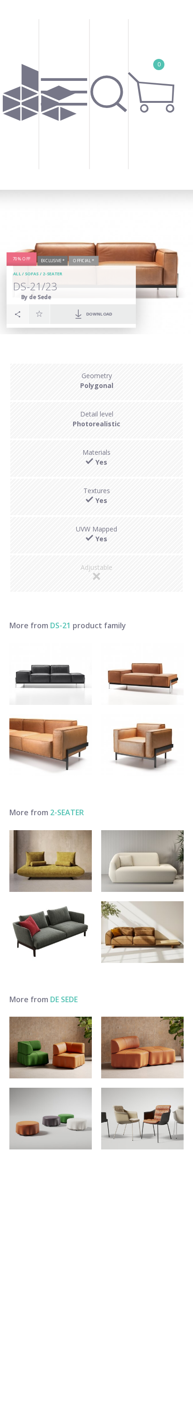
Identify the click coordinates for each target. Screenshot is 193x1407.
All (17, 274)
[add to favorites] (39, 313)
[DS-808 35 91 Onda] (50, 1118)
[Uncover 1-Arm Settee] (142, 861)
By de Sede (36, 297)
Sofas (31, 274)
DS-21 (60, 625)
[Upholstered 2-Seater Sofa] (50, 932)
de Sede (64, 999)
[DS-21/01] (142, 745)
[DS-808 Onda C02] (142, 1047)
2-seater (53, 274)
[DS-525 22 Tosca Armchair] (142, 1118)
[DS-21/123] (50, 674)
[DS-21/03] (50, 745)
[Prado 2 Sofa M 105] (50, 861)
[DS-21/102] (142, 674)
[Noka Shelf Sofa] (142, 932)
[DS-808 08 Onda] (50, 1047)
